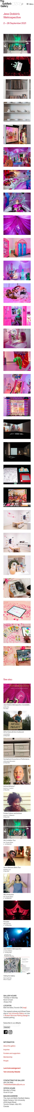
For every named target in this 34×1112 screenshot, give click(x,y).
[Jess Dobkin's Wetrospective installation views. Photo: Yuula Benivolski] (17, 53)
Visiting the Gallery (9, 976)
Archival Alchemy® (9, 786)
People (5, 1061)
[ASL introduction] (17, 883)
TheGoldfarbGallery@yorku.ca (14, 1084)
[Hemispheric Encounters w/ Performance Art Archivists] (17, 747)
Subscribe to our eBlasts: (12, 1023)
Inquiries (6, 1050)
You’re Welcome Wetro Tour (12, 867)
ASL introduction (8, 894)
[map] (24, 1008)
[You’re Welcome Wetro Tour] (17, 856)
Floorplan (6, 922)
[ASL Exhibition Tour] (17, 829)
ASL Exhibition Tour (9, 840)
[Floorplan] (17, 910)
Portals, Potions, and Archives (12, 813)
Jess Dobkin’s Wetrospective (12, 949)
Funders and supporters (11, 1053)
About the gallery (9, 1046)
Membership (7, 1057)
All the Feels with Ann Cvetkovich (13, 732)
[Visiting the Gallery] (17, 964)
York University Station (16, 1013)
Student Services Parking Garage (16, 1015)
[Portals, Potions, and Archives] (17, 802)
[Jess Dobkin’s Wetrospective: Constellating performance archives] (17, 693)
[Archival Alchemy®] (17, 775)
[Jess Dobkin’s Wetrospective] (17, 937)
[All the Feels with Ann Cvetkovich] (17, 720)
